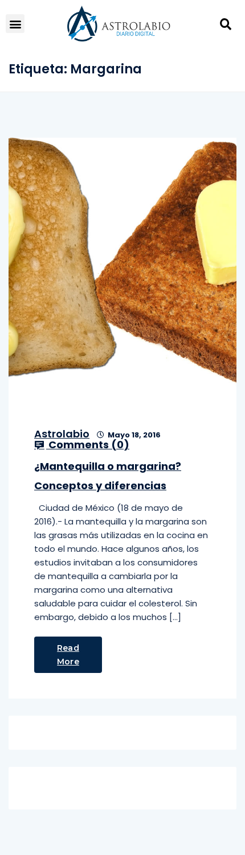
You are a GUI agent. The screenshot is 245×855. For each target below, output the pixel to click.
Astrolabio (61, 434)
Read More (68, 655)
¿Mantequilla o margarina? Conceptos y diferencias (107, 476)
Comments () (87, 445)
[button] (15, 23)
